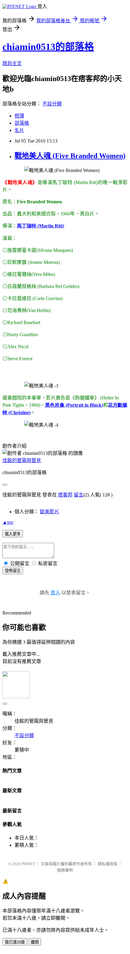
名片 (19, 130)
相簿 (19, 115)
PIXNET (28, 864)
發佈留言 (13, 570)
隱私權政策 (107, 864)
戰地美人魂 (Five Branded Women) (70, 156)
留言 (78, 494)
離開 (35, 942)
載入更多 (13, 534)
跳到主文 (12, 63)
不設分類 (52, 103)
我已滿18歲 (15, 942)
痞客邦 (65, 494)
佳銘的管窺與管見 (21, 460)
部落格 (22, 123)
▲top (7, 522)
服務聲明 (65, 870)
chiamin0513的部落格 (48, 46)
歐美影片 (49, 511)
